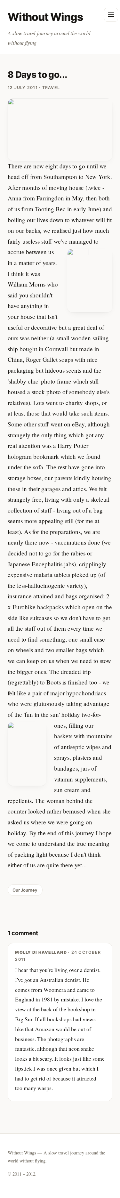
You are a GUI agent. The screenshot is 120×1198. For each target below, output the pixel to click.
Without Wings (45, 16)
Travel (51, 87)
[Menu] (111, 15)
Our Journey (24, 890)
